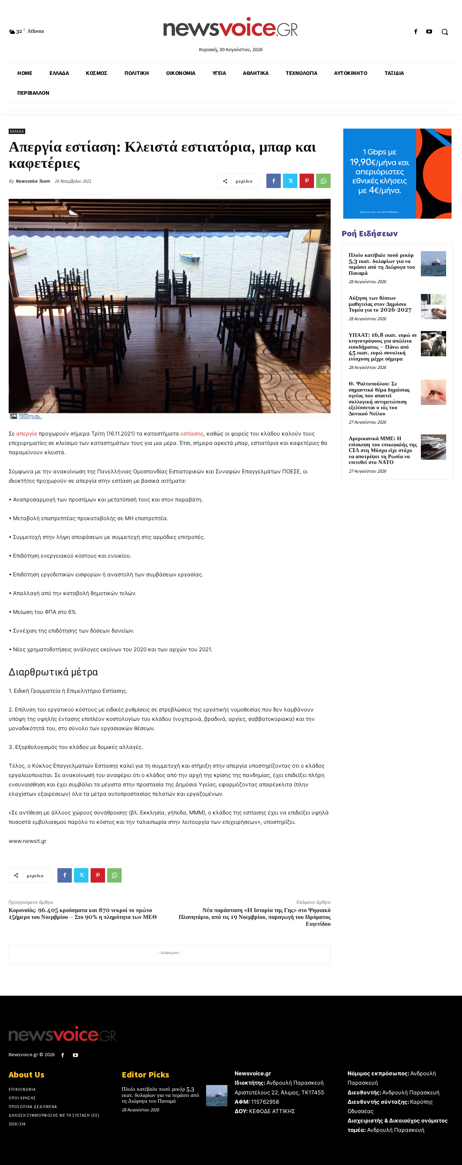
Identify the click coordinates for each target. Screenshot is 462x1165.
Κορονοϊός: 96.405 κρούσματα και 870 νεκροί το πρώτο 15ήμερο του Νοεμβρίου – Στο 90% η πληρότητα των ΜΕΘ (83, 914)
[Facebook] (416, 32)
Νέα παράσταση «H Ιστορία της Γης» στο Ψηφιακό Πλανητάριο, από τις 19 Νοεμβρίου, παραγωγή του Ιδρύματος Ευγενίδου (255, 917)
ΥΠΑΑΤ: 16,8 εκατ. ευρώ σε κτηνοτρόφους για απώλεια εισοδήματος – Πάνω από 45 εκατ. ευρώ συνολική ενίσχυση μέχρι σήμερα (383, 347)
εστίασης (192, 433)
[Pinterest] (307, 181)
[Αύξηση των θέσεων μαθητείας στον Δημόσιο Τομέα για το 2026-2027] (433, 306)
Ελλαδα (17, 131)
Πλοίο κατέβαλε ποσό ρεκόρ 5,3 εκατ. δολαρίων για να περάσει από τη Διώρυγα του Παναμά (382, 264)
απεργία (26, 433)
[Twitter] (290, 181)
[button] (444, 31)
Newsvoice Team (33, 181)
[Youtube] (429, 32)
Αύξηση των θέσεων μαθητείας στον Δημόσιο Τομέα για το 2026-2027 (380, 304)
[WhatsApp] (323, 181)
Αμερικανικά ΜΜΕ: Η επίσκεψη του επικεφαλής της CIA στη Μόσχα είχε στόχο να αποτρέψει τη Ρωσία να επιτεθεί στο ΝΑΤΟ (383, 450)
